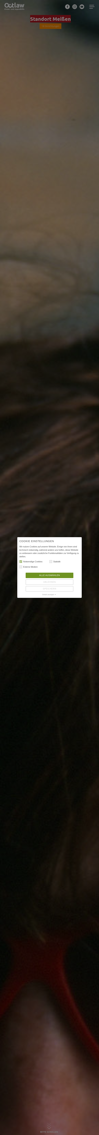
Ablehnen (49, 582)
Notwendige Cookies (32, 562)
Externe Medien (30, 567)
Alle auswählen (49, 575)
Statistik (56, 562)
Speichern (49, 589)
